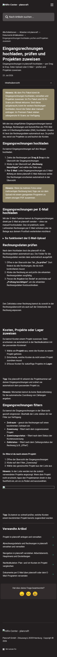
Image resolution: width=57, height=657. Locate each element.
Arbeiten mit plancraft (29, 32)
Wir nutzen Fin (11, 649)
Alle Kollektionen (9, 32)
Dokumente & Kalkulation (13, 35)
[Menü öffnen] (52, 4)
